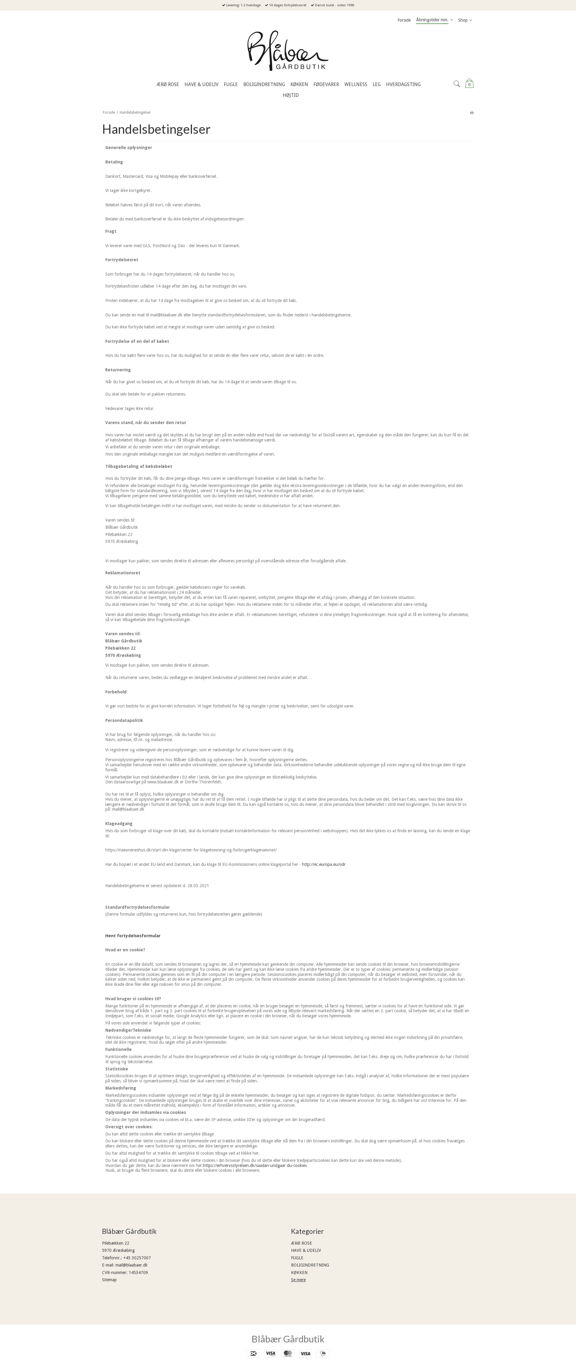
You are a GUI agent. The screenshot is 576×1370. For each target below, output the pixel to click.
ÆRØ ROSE (301, 1243)
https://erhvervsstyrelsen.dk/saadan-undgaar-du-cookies (255, 1165)
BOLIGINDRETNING (310, 1265)
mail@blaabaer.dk (132, 1265)
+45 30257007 (137, 1257)
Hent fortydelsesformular (132, 935)
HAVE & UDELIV (306, 1250)
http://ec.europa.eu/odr (324, 864)
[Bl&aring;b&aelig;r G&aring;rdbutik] (288, 52)
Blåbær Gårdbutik (288, 1339)
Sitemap (109, 1279)
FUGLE (297, 1257)
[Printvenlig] (472, 112)
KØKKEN (299, 1272)
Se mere (298, 1279)
